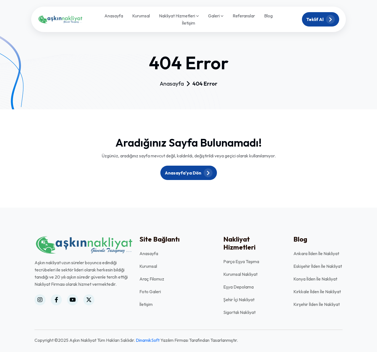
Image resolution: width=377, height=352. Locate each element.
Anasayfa (113, 16)
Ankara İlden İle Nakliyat (316, 253)
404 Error (204, 83)
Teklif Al (315, 19)
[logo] (60, 19)
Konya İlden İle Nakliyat (315, 279)
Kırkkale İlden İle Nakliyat (317, 291)
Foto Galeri (150, 291)
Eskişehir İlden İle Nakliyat (317, 266)
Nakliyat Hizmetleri (177, 16)
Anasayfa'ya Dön (183, 173)
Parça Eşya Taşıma (241, 261)
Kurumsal (141, 16)
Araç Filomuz (151, 279)
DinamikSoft (148, 340)
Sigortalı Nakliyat (239, 312)
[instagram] (40, 299)
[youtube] (72, 299)
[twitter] (88, 299)
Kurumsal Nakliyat (240, 274)
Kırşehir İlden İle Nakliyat (316, 304)
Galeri (214, 16)
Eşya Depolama (238, 287)
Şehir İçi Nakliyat (238, 299)
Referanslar (244, 16)
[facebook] (56, 299)
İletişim (188, 23)
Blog (268, 16)
